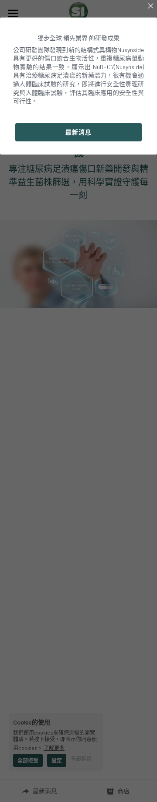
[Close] (150, 6)
